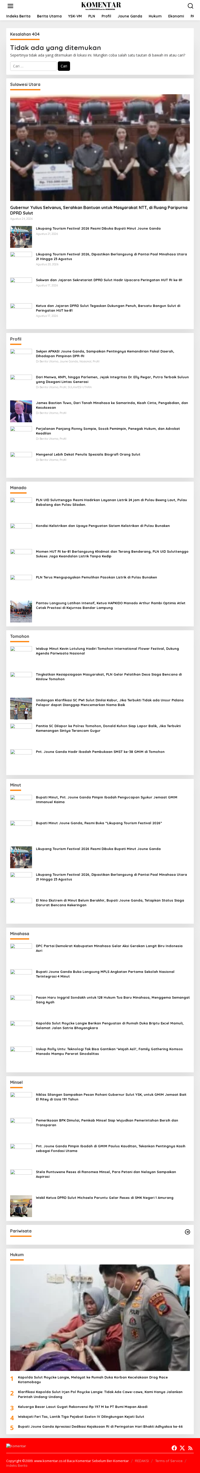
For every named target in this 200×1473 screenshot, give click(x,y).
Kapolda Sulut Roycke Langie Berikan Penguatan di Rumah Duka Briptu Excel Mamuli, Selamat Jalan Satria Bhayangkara (110, 1025)
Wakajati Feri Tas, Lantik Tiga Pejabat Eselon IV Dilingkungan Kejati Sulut (81, 1416)
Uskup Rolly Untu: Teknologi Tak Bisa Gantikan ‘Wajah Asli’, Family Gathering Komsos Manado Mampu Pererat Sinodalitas (109, 1051)
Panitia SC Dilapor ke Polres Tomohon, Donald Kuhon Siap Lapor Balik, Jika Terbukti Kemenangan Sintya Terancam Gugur (108, 728)
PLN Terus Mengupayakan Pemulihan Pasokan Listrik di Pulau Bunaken (96, 577)
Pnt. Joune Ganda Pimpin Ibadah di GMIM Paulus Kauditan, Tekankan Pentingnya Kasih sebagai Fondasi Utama (110, 1148)
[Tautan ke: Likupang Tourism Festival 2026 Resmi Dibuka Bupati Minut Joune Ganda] (21, 236)
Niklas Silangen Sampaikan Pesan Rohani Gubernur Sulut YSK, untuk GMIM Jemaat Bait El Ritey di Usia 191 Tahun (111, 1096)
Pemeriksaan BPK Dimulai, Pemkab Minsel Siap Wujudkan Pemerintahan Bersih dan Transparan (107, 1122)
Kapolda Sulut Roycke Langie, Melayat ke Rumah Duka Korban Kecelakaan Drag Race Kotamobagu (93, 1379)
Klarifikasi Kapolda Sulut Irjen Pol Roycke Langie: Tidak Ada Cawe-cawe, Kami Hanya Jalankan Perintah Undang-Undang (100, 1394)
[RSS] (190, 1448)
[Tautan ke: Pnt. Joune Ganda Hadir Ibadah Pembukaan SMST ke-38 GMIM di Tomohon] (21, 759)
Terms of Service (169, 1461)
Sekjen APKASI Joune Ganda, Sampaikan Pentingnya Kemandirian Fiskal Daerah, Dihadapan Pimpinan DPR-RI (105, 353)
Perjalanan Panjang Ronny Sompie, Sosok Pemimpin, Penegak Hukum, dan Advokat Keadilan (108, 430)
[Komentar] (101, 5)
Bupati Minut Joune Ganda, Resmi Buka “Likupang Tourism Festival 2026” (99, 823)
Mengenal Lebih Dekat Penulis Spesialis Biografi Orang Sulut (88, 454)
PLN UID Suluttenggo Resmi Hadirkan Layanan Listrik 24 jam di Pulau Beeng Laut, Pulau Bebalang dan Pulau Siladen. (111, 502)
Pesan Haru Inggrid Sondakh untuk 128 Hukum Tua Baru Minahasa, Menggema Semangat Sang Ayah (113, 999)
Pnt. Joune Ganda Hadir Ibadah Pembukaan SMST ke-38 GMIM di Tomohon (100, 752)
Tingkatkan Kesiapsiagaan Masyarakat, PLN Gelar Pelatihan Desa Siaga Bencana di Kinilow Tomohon (109, 676)
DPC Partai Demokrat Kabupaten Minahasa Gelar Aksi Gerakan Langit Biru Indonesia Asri (109, 948)
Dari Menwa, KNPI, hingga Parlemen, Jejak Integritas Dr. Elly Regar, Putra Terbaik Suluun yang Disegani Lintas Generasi (112, 379)
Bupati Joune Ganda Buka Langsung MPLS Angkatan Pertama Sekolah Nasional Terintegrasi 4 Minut (105, 974)
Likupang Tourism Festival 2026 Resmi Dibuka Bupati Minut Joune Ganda (98, 228)
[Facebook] (174, 1448)
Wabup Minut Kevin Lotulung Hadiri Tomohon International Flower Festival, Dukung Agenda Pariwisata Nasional (107, 650)
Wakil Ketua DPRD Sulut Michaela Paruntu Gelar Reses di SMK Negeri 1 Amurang (104, 1197)
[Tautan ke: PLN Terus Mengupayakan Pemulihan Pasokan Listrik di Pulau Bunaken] (21, 585)
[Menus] (10, 6)
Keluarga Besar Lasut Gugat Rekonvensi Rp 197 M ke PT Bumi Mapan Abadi (82, 1407)
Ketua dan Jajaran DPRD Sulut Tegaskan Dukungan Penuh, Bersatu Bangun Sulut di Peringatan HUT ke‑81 (108, 308)
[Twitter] (182, 1448)
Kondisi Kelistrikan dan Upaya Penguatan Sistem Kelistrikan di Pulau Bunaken (103, 526)
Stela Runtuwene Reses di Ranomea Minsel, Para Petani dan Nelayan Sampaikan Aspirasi (106, 1174)
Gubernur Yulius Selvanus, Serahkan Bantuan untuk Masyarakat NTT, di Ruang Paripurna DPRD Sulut (99, 210)
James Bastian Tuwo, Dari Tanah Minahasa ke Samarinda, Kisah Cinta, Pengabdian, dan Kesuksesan (112, 405)
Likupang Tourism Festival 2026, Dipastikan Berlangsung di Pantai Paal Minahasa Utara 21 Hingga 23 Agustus (111, 256)
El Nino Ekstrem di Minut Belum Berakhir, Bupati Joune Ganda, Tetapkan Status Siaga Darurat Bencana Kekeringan (110, 902)
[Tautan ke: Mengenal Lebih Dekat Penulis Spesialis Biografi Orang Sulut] (21, 462)
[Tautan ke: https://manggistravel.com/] (187, 1232)
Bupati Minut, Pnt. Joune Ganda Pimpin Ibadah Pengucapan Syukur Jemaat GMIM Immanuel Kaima (106, 799)
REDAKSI (142, 1461)
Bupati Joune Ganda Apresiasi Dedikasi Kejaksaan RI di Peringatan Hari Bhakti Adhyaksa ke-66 (100, 1426)
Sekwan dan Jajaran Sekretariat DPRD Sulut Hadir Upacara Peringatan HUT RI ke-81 (109, 280)
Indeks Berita (16, 1465)
